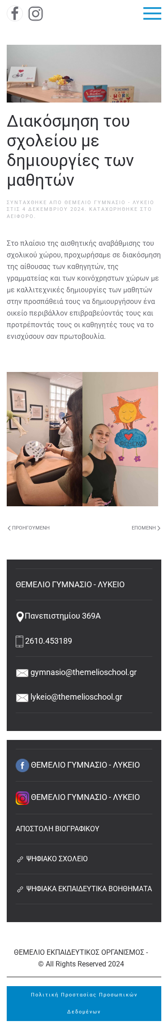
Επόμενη (144, 528)
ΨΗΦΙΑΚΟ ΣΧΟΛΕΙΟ (56, 859)
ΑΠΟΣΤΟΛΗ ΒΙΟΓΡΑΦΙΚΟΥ (57, 829)
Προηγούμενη (31, 528)
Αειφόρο (20, 216)
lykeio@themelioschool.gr (75, 696)
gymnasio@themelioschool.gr (83, 672)
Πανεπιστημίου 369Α (63, 615)
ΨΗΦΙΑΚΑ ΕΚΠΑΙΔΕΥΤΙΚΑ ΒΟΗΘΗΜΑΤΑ (88, 889)
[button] (152, 13)
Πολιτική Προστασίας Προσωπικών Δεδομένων (84, 1003)
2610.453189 (47, 640)
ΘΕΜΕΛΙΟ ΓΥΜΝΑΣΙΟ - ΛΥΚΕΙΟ (110, 202)
